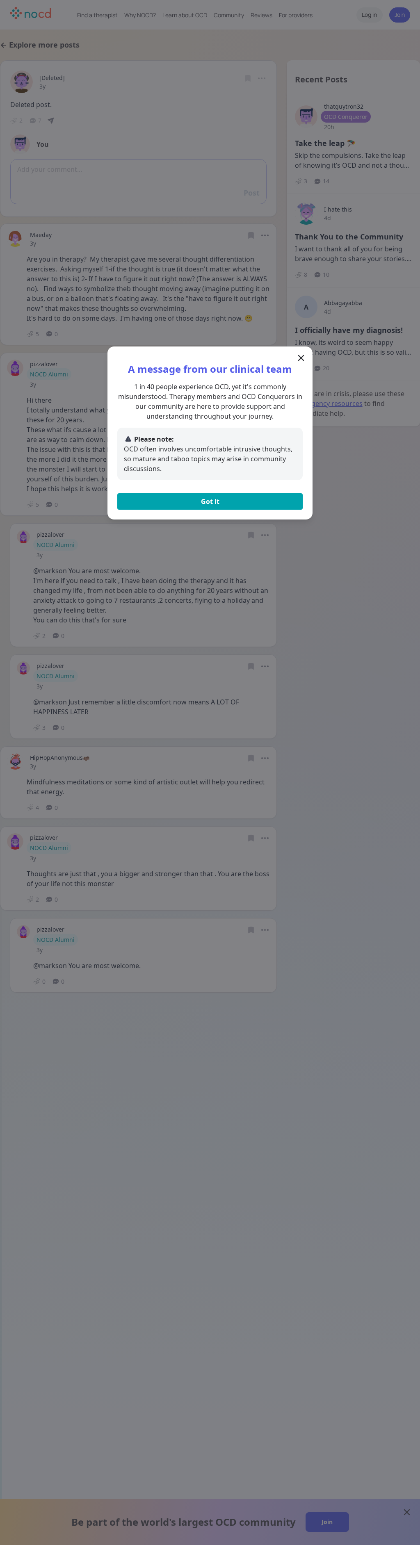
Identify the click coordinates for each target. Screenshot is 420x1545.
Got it (210, 501)
